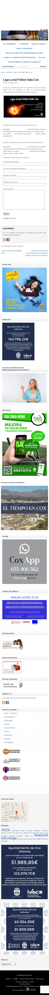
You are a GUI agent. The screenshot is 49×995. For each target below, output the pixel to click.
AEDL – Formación (10, 713)
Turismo (15, 979)
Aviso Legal (40, 979)
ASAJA (23, 830)
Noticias (13, 218)
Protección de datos (27, 979)
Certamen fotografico (33, 830)
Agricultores (15, 830)
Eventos (7, 724)
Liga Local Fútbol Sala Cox (21, 79)
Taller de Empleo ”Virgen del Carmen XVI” (24, 62)
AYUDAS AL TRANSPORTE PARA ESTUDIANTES (20, 57)
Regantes (39, 839)
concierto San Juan (13, 833)
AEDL (6, 830)
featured (41, 835)
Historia (8, 979)
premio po (20, 839)
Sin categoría (8, 742)
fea (32, 836)
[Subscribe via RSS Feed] (4, 239)
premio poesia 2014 (30, 839)
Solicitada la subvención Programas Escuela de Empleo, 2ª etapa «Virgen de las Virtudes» (36, 253)
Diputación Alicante (23, 836)
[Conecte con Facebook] (8, 239)
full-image (9, 838)
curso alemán (23, 833)
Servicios (7, 739)
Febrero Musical (9, 728)
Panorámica (8, 735)
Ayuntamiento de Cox (24, 975)
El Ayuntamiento (9, 44)
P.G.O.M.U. (41, 57)
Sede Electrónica (39, 44)
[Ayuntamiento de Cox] (24, 39)
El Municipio (24, 44)
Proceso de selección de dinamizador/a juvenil (24, 53)
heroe (5, 83)
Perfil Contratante (24, 48)
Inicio (3, 72)
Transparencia (8, 66)
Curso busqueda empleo (36, 833)
